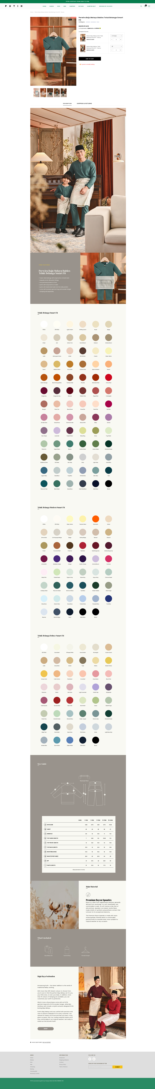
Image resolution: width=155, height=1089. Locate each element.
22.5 (86, 856)
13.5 (98, 842)
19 (110, 865)
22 (98, 861)
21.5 (92, 861)
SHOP (45, 1029)
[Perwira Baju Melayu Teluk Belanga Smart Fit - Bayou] (82, 48)
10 (92, 833)
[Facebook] (89, 1059)
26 (104, 829)
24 (92, 829)
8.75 (92, 824)
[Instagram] (94, 1059)
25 (98, 829)
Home (31, 12)
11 (104, 833)
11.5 (110, 833)
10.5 (98, 833)
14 (104, 842)
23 (86, 829)
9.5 (86, 833)
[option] (53, 51)
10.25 (110, 824)
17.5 (104, 865)
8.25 (86, 824)
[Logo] (14, 6)
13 (86, 865)
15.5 (110, 842)
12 (86, 842)
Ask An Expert (47, 1042)
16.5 (110, 847)
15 (104, 847)
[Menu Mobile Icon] (149, 6)
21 (86, 861)
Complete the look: (83, 31)
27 (110, 829)
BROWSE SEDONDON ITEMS (92, 22)
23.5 (98, 856)
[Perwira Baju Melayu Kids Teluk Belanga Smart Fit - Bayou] (82, 38)
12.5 (92, 842)
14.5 (98, 847)
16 (104, 851)
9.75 (104, 824)
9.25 (98, 824)
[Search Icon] (141, 6)
